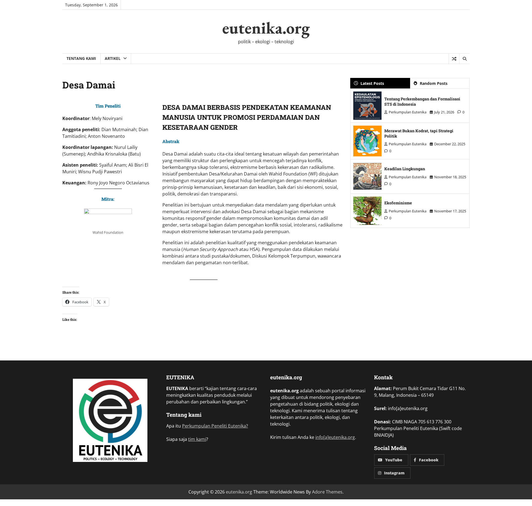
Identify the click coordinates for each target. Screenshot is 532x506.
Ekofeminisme (398, 202)
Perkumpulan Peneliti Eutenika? (215, 426)
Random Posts (433, 83)
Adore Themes (327, 492)
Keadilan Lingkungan (404, 168)
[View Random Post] (454, 59)
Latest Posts (372, 83)
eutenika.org (266, 28)
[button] (110, 421)
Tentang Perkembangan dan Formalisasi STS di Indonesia (422, 101)
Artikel (113, 58)
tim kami (197, 439)
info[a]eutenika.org (335, 437)
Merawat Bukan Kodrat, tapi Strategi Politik (418, 133)
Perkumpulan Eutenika (407, 112)
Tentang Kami (81, 58)
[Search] (464, 59)
